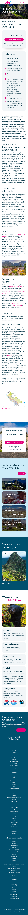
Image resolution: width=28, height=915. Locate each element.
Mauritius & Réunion (14, 756)
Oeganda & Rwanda (14, 761)
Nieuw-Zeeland (14, 874)
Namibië (14, 759)
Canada (14, 824)
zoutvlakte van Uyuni (16, 305)
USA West (14, 813)
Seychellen (14, 763)
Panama (14, 854)
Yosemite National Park (14, 898)
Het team (14, 887)
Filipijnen (14, 782)
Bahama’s (14, 816)
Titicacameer (14, 303)
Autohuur (14, 770)
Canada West (14, 826)
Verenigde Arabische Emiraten (14, 797)
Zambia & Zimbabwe (14, 767)
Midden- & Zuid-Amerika (14, 838)
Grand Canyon (14, 896)
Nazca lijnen (7, 291)
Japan (14, 786)
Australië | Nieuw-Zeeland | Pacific (14, 865)
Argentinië (14, 841)
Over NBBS (14, 884)
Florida (14, 818)
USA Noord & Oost (14, 811)
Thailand (14, 795)
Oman (14, 790)
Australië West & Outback (14, 868)
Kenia (14, 754)
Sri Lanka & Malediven (14, 792)
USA (14, 809)
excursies (19, 286)
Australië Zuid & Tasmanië (14, 872)
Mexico (14, 853)
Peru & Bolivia (14, 856)
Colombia (14, 847)
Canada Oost (14, 828)
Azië (14, 777)
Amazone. (9, 355)
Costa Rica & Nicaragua (14, 849)
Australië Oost (14, 870)
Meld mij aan (21, 730)
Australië (14, 866)
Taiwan (14, 793)
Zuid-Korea (14, 801)
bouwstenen (12, 286)
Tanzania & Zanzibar (14, 765)
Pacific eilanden (14, 876)
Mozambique (14, 757)
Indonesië (14, 784)
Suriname (14, 858)
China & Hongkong (14, 780)
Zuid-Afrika (14, 769)
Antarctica (14, 839)
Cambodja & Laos (14, 779)
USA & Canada (14, 807)
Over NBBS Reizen (14, 886)
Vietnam (14, 799)
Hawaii (14, 820)
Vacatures (14, 889)
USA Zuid (14, 815)
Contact (14, 891)
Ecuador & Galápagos (14, 851)
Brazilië (14, 843)
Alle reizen (21, 473)
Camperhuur (14, 772)
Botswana (14, 752)
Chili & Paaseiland (14, 845)
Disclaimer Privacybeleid (14, 912)
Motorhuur (14, 833)
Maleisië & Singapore (14, 788)
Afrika (14, 750)
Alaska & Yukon (14, 822)
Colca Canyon (7, 290)
